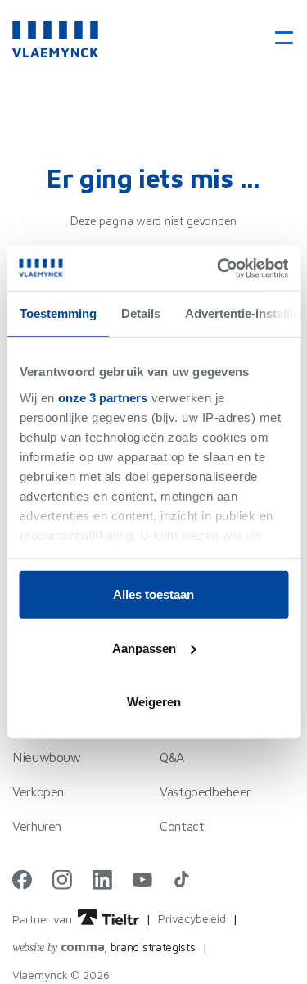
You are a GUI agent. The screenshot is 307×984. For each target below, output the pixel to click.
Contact (182, 825)
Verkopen (38, 791)
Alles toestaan (153, 594)
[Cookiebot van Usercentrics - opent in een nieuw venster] (218, 268)
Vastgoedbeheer (205, 791)
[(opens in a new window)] (22, 879)
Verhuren (36, 825)
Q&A (172, 757)
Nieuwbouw (46, 757)
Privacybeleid (191, 918)
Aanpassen (144, 648)
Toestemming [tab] (57, 313)
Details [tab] (140, 313)
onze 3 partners (102, 397)
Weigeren (154, 702)
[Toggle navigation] (279, 39)
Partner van (43, 919)
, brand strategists (104, 947)
